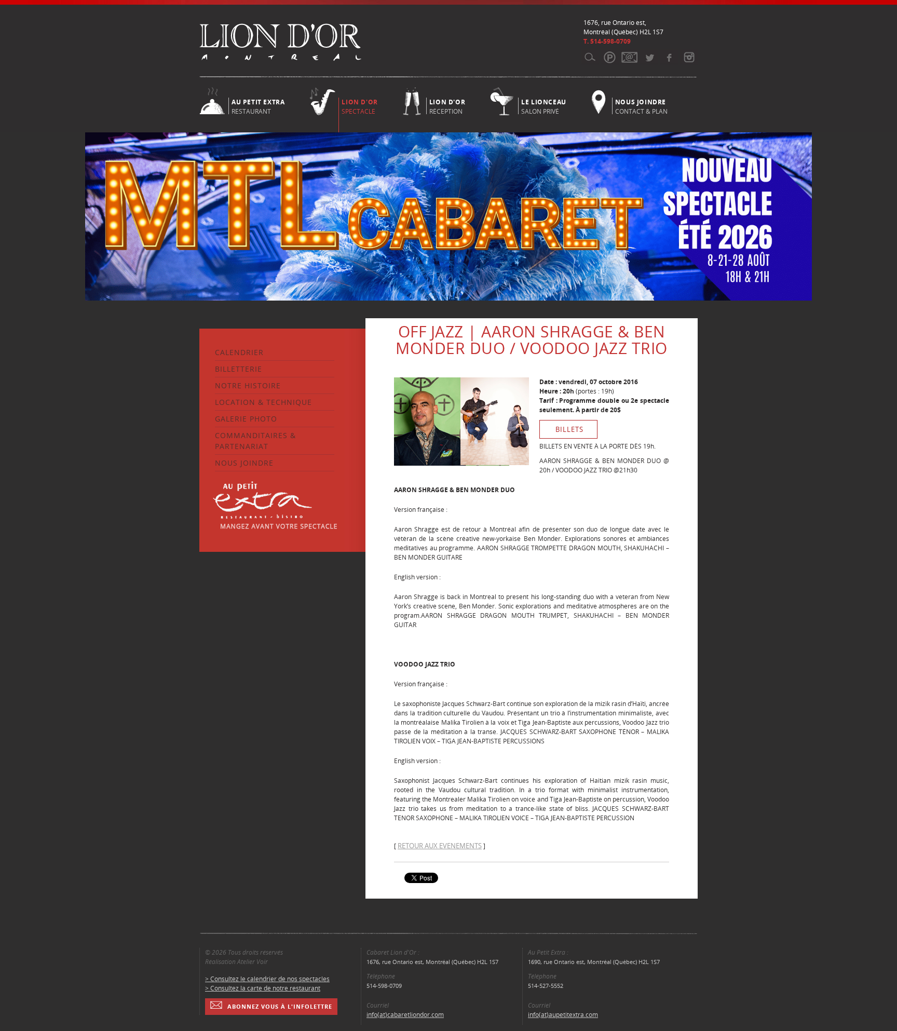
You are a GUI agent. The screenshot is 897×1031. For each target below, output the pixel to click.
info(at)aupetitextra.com (563, 1014)
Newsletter (629, 57)
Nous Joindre (244, 463)
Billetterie (238, 369)
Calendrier (239, 352)
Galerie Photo (246, 419)
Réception (447, 106)
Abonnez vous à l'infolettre (279, 1006)
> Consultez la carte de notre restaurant (262, 988)
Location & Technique (263, 402)
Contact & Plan (641, 106)
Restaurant (258, 106)
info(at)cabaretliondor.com (405, 1014)
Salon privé (543, 106)
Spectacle (359, 107)
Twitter (649, 57)
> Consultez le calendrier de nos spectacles (267, 978)
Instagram (688, 57)
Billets (569, 429)
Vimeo (669, 57)
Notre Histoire (248, 385)
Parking (610, 57)
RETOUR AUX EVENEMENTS (440, 845)
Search (590, 57)
